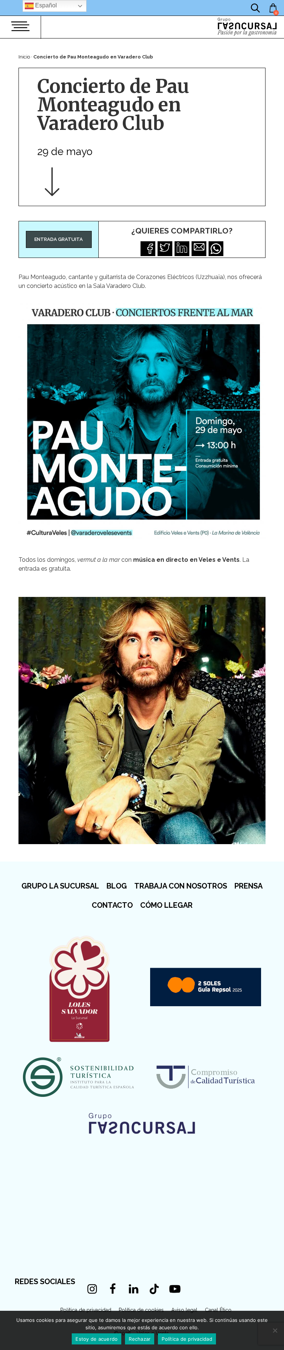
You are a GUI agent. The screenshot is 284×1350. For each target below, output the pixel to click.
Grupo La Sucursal (60, 885)
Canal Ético (218, 1310)
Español (45, 5)
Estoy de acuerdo (96, 1339)
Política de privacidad (85, 1310)
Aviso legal (184, 1310)
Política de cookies (141, 1310)
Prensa (248, 885)
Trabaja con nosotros (180, 885)
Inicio (24, 57)
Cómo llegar (166, 905)
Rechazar (140, 1339)
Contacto (112, 905)
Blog (116, 885)
